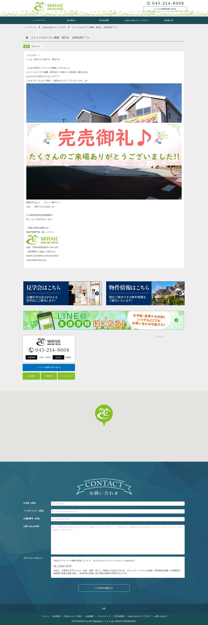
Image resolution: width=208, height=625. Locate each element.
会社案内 (71, 20)
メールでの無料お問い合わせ (49, 367)
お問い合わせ (160, 616)
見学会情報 (104, 20)
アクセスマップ (66, 376)
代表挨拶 (48, 376)
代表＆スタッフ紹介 (73, 616)
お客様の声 (168, 20)
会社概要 (89, 616)
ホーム (46, 616)
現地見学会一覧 (43, 219)
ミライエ (159, 337)
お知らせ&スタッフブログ (136, 20)
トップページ (39, 20)
